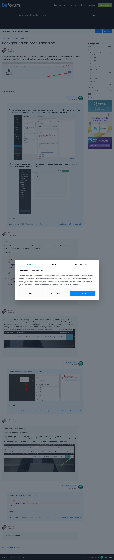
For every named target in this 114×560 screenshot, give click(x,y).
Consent (30, 264)
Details (54, 264)
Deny (30, 293)
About (81, 264)
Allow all (82, 293)
